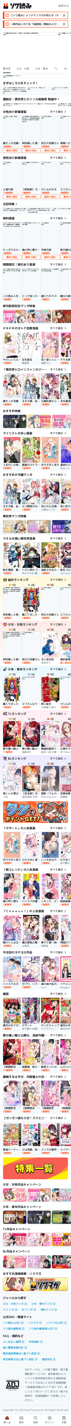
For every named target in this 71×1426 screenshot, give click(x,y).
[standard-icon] (64, 15)
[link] (39, 88)
